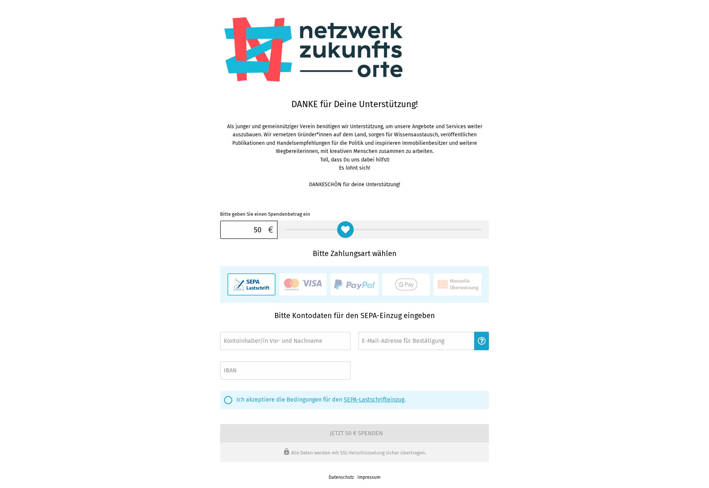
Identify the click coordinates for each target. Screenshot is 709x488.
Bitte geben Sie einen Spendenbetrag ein (265, 214)
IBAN (224, 359)
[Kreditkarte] (303, 284)
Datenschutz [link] (341, 477)
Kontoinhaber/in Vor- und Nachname (253, 329)
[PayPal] (354, 284)
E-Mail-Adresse (372, 329)
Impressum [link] (368, 477)
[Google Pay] (406, 284)
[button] (481, 341)
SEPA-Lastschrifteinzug (374, 399)
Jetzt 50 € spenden (356, 433)
